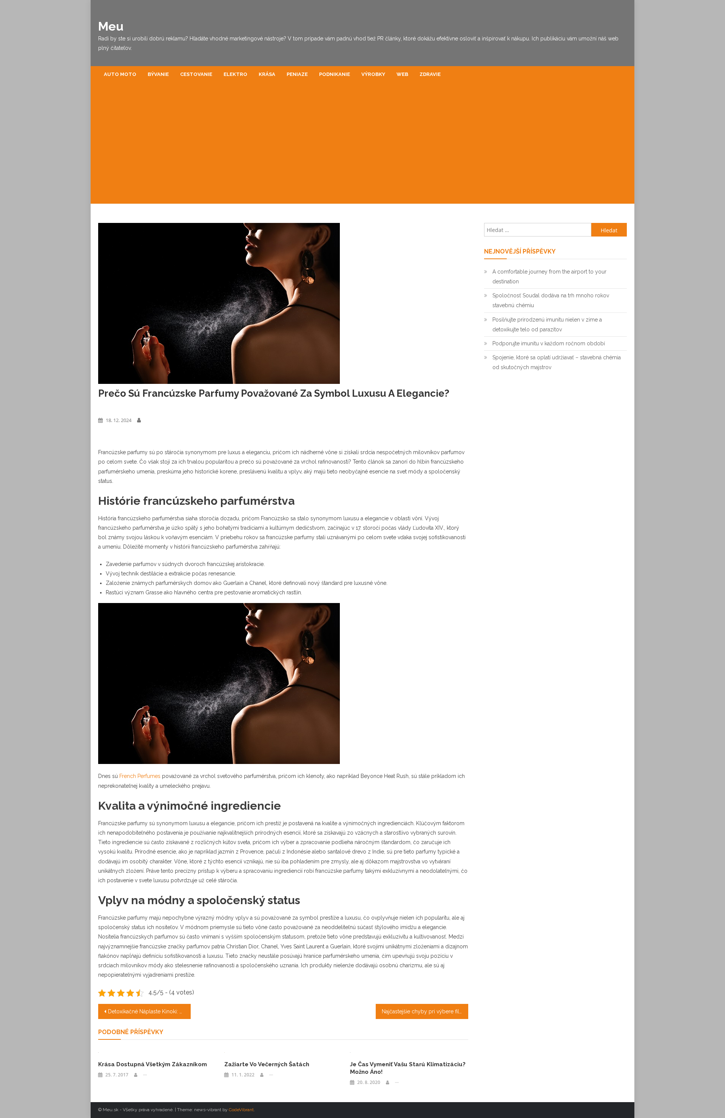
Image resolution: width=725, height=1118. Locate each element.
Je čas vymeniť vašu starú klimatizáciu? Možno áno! (408, 1068)
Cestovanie (196, 74)
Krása (267, 74)
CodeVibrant (241, 1109)
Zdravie (430, 74)
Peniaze (297, 74)
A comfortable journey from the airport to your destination (549, 277)
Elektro (235, 74)
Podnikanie (334, 74)
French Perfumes (139, 776)
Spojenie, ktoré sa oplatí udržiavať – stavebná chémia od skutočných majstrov (556, 362)
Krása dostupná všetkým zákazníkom (152, 1064)
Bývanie (158, 74)
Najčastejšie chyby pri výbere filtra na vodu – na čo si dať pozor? (425, 1011)
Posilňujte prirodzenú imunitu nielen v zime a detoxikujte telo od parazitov (547, 324)
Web (402, 74)
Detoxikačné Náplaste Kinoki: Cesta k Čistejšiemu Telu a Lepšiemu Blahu (149, 1011)
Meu (110, 26)
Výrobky (373, 74)
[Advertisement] (362, 147)
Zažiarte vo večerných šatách (266, 1064)
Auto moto (120, 74)
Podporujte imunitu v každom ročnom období (548, 343)
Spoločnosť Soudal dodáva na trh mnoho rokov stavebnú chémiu (550, 300)
